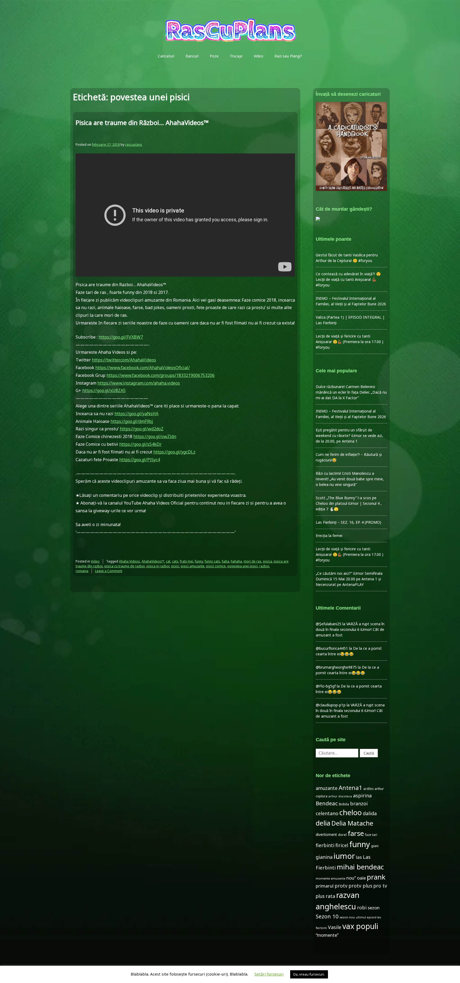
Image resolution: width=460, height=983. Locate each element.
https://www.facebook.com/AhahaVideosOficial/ (142, 367)
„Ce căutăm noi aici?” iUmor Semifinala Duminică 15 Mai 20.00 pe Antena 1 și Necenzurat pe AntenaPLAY (349, 579)
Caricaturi (166, 56)
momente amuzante (330, 878)
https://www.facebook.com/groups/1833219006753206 (160, 375)
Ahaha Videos (129, 561)
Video (258, 56)
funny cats (212, 561)
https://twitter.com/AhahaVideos (124, 360)
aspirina (362, 795)
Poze (214, 56)
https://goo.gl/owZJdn (154, 436)
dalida (370, 813)
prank (376, 877)
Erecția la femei (329, 535)
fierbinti (325, 845)
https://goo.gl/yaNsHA (136, 413)
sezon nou (347, 917)
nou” (351, 878)
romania (82, 571)
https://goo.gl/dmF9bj (131, 421)
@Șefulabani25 (328, 623)
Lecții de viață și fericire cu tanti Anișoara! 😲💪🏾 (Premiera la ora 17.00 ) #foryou (349, 342)
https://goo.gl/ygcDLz (174, 452)
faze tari (371, 834)
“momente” (327, 935)
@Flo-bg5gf (326, 686)
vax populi (360, 926)
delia (323, 822)
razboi (264, 566)
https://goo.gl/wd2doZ (141, 429)
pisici (175, 566)
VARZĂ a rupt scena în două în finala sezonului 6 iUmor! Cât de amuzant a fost (350, 629)
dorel (342, 834)
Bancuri (192, 56)
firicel (341, 845)
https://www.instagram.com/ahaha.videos (138, 383)
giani (375, 846)
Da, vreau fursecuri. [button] (309, 974)
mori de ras (252, 561)
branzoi (359, 803)
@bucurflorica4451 (332, 648)
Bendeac (327, 803)
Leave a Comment (108, 571)
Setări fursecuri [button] (269, 974)
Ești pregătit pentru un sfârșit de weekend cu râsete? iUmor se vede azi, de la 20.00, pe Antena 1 (349, 435)
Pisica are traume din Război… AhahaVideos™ (142, 122)
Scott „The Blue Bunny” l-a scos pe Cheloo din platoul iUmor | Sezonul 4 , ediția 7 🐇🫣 (349, 503)
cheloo (350, 812)
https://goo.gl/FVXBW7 (120, 337)
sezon (374, 908)
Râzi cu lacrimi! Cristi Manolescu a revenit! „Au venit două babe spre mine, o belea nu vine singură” (350, 479)
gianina (324, 857)
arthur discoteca (340, 796)
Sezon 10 (327, 916)
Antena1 (350, 788)
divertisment (326, 834)
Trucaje (236, 56)
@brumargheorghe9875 (336, 667)
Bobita (344, 804)
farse (356, 833)
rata (330, 896)
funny (199, 561)
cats (175, 561)
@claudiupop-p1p (331, 704)
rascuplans (133, 144)
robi (362, 907)
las (359, 857)
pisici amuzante (192, 566)
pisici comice (216, 566)
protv (341, 885)
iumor (344, 856)
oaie (361, 878)
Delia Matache (352, 823)
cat (168, 561)
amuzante (327, 788)
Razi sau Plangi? (288, 56)
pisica (267, 561)
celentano (327, 813)
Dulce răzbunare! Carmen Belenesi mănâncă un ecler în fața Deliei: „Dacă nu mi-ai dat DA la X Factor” (351, 392)
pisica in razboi (158, 566)
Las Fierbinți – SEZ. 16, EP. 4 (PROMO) (348, 522)
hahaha (236, 561)
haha (225, 561)
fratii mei (186, 561)
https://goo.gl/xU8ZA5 (104, 390)
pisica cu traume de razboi (124, 566)
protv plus (360, 885)
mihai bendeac (360, 867)
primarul (325, 886)
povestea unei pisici (242, 566)
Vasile (334, 927)
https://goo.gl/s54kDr (140, 444)
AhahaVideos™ (153, 561)
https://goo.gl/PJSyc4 (139, 460)
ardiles (368, 788)
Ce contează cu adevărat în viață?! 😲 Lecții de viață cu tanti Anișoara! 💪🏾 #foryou (348, 279)
